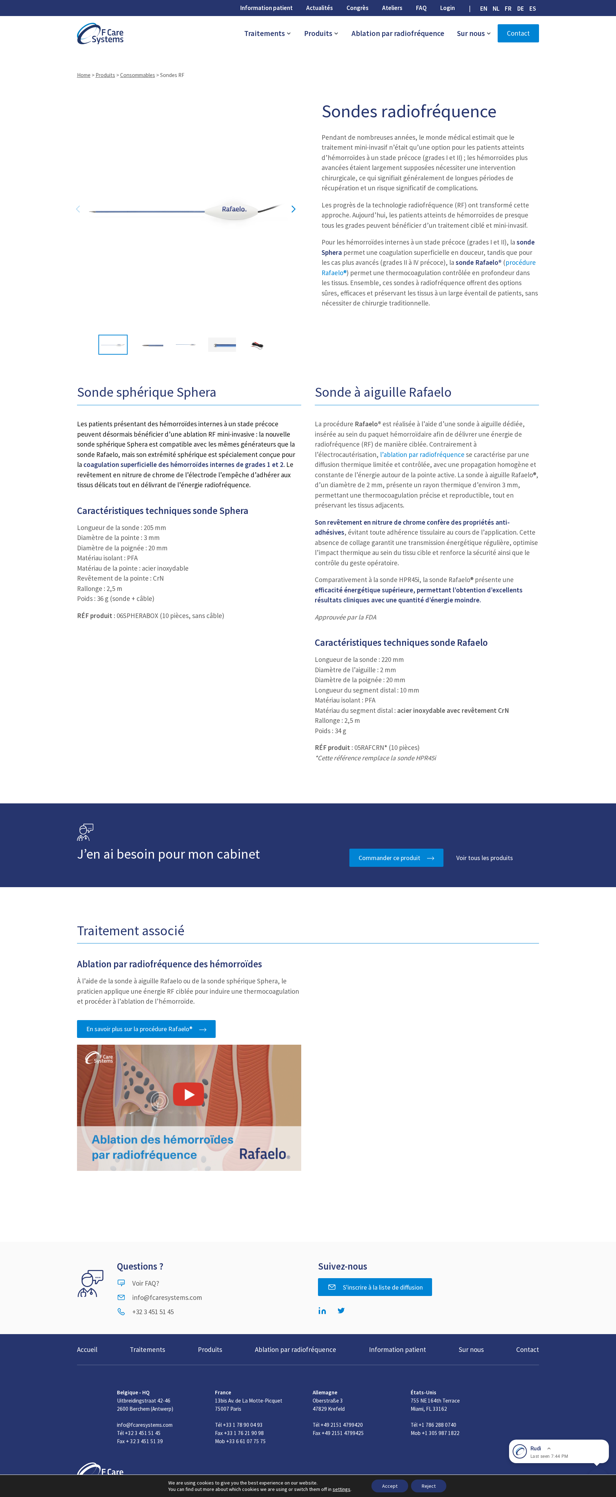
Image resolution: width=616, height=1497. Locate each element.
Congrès (357, 8)
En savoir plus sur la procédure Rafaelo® (139, 1029)
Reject (429, 1486)
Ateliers (392, 8)
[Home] (100, 33)
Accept (389, 1486)
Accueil (87, 1349)
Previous (78, 209)
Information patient (266, 8)
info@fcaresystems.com (167, 1297)
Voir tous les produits (484, 858)
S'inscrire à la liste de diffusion (383, 1287)
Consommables (137, 75)
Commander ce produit (389, 858)
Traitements (265, 33)
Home (84, 75)
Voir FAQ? (145, 1283)
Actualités (319, 8)
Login (447, 8)
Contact (518, 33)
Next (294, 209)
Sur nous (471, 33)
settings (341, 1489)
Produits (319, 33)
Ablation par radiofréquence (397, 33)
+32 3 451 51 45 (153, 1311)
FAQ (421, 8)
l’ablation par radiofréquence (422, 454)
